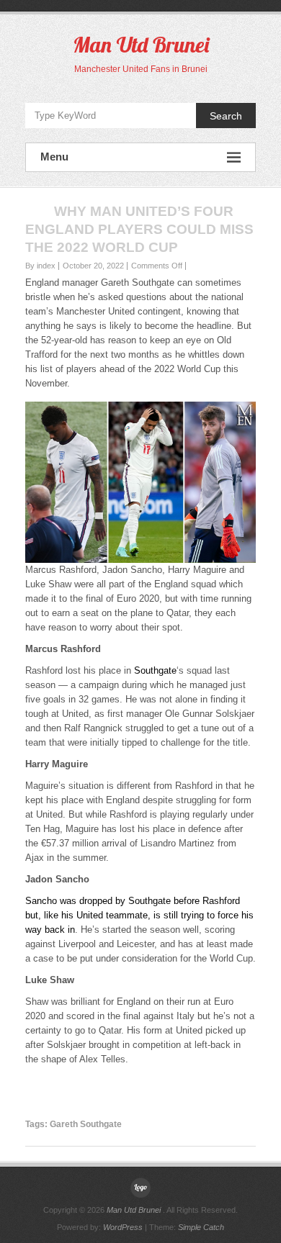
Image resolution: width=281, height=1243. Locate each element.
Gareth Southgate (86, 1124)
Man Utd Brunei (141, 44)
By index (40, 265)
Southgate (155, 670)
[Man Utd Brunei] (140, 1188)
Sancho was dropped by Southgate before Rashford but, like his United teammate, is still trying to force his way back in (139, 915)
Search (226, 116)
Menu (54, 156)
